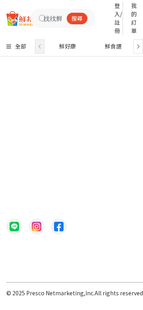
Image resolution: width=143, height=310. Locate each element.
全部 (20, 46)
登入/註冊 (118, 18)
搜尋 (77, 18)
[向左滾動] (39, 46)
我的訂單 (134, 18)
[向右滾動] (138, 46)
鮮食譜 (113, 46)
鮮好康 (67, 46)
